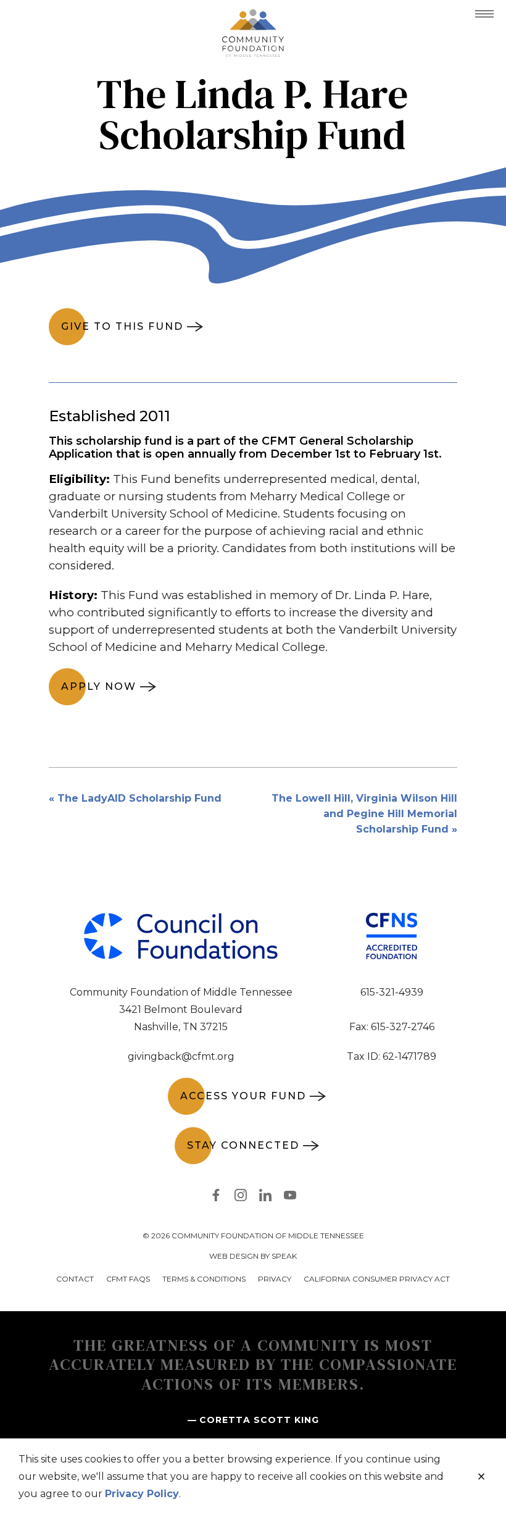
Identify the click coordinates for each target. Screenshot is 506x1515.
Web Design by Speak (253, 1256)
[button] (484, 14)
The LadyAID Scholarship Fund (139, 798)
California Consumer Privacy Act (377, 1278)
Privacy (274, 1278)
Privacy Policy (142, 1494)
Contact (75, 1278)
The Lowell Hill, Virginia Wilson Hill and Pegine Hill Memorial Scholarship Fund (364, 813)
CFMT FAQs (128, 1278)
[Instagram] (240, 1197)
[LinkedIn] (265, 1197)
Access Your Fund (243, 1096)
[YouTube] (290, 1197)
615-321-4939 (391, 992)
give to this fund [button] (122, 326)
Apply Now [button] (98, 686)
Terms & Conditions (204, 1278)
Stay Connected (243, 1145)
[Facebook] (216, 1197)
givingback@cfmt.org (181, 1056)
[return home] (253, 16)
